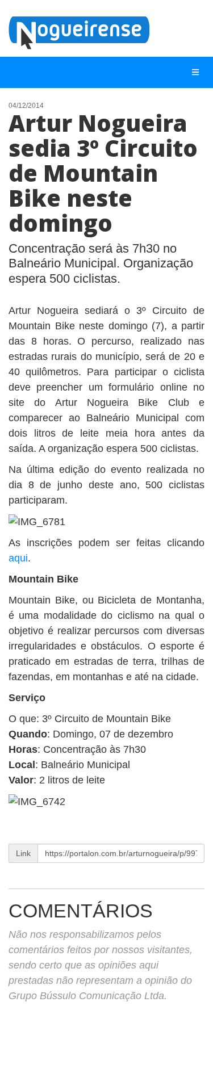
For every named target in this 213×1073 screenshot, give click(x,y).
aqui (18, 558)
